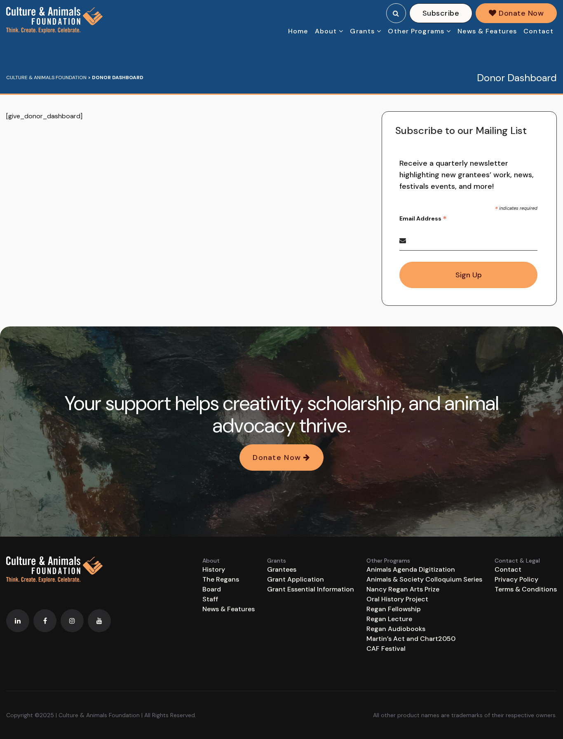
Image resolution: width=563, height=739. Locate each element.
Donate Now (520, 13)
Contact (538, 31)
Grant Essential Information (310, 589)
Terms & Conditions (526, 589)
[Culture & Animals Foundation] (54, 20)
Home (298, 31)
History (213, 569)
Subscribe (440, 13)
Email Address (423, 218)
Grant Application (295, 579)
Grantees (281, 569)
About (326, 31)
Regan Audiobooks (395, 628)
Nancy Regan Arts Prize (402, 589)
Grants (362, 31)
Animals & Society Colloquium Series (424, 579)
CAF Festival (386, 648)
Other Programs (416, 31)
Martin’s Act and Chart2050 (410, 638)
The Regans (220, 579)
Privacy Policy (516, 579)
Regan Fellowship (393, 609)
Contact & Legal (517, 560)
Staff (210, 599)
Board (211, 589)
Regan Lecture (389, 619)
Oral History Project (397, 599)
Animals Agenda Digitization (410, 569)
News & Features (487, 31)
